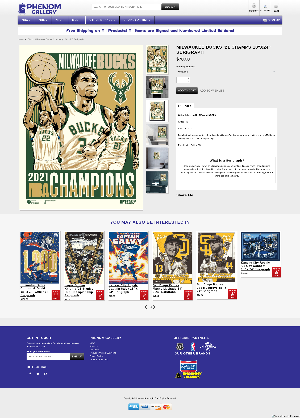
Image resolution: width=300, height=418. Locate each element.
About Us (94, 346)
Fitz (29, 39)
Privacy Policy (96, 356)
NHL (42, 19)
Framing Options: (185, 66)
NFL (59, 19)
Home (21, 39)
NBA (25, 19)
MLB (75, 19)
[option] (40, 267)
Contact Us (95, 349)
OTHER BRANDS (101, 19)
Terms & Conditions (99, 359)
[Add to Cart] (56, 295)
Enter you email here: (38, 351)
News (92, 343)
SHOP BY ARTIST (136, 19)
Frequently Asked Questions (103, 353)
